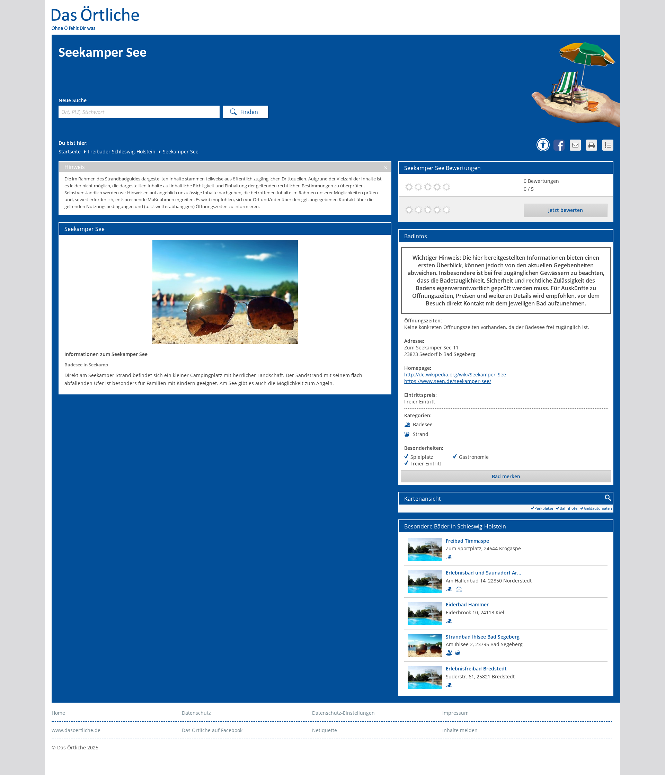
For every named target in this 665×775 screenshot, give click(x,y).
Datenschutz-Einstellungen (343, 713)
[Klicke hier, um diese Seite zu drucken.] (591, 145)
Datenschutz (196, 713)
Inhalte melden (460, 730)
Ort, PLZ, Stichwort (89, 101)
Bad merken (506, 476)
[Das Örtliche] (98, 10)
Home (58, 713)
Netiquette (324, 730)
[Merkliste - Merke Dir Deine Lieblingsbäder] (607, 145)
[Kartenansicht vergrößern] (608, 498)
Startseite (70, 151)
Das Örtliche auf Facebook (212, 730)
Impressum (455, 713)
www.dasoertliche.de (76, 730)
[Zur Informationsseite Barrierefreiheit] (543, 145)
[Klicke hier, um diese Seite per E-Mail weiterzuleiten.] (575, 145)
